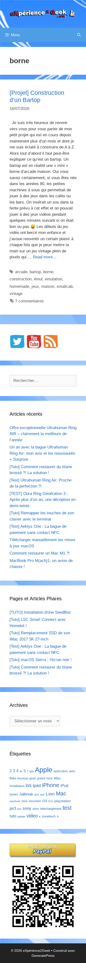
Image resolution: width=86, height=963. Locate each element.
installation (17, 786)
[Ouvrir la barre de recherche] (79, 35)
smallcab (65, 286)
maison (47, 286)
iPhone (50, 785)
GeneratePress (43, 955)
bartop (35, 272)
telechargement (50, 808)
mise (25, 801)
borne (48, 272)
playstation (62, 801)
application (61, 771)
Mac (61, 793)
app (31, 771)
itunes (14, 794)
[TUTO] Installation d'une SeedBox (40, 612)
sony (27, 808)
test (67, 808)
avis (72, 771)
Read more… (45, 257)
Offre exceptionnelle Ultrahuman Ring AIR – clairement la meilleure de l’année (43, 433)
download (22, 778)
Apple (43, 770)
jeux (35, 286)
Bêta (13, 778)
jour (42, 794)
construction (21, 279)
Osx (50, 801)
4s (21, 771)
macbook (15, 801)
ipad (37, 785)
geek (32, 778)
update (21, 816)
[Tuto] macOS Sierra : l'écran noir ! (41, 659)
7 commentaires (29, 301)
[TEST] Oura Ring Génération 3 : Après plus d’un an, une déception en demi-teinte (42, 499)
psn (19, 808)
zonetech (49, 816)
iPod (64, 785)
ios (29, 785)
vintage (16, 293)
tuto (13, 816)
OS (44, 801)
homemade (19, 286)
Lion (50, 793)
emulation (53, 279)
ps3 (13, 808)
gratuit (41, 778)
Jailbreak (26, 794)
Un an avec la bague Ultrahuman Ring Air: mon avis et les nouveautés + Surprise (42, 453)
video (32, 815)
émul (38, 279)
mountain (35, 801)
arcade (21, 272)
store (35, 808)
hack (49, 778)
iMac (57, 778)
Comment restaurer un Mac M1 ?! (40, 553)
